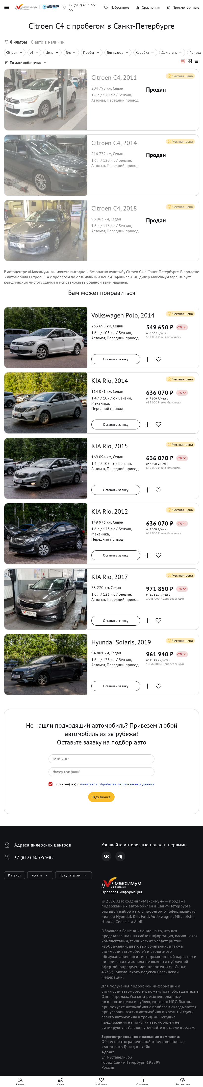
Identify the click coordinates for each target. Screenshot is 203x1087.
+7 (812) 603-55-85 (34, 857)
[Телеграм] (120, 856)
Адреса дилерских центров (42, 845)
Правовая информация (122, 891)
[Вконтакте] (106, 856)
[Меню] (6, 7)
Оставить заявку (116, 359)
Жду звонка (101, 797)
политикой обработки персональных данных (117, 784)
